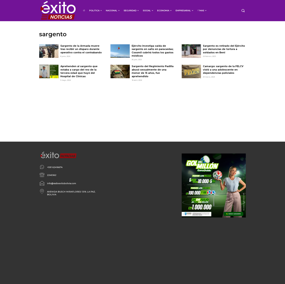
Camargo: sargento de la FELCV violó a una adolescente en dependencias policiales (223, 69)
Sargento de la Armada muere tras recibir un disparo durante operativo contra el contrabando (81, 49)
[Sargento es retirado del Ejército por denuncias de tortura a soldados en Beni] (191, 51)
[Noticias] (57, 10)
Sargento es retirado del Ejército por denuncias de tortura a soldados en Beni (224, 49)
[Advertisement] (142, 107)
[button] (243, 10)
